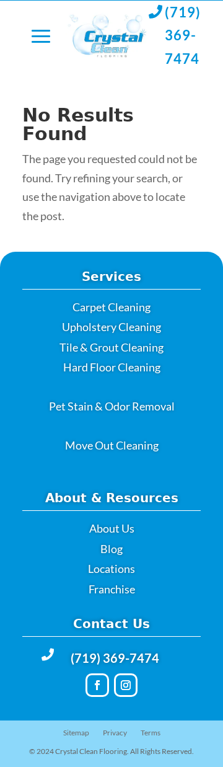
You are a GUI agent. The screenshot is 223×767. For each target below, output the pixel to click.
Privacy (115, 733)
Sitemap (76, 733)
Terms (150, 733)
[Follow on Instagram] (126, 685)
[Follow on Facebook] (97, 685)
